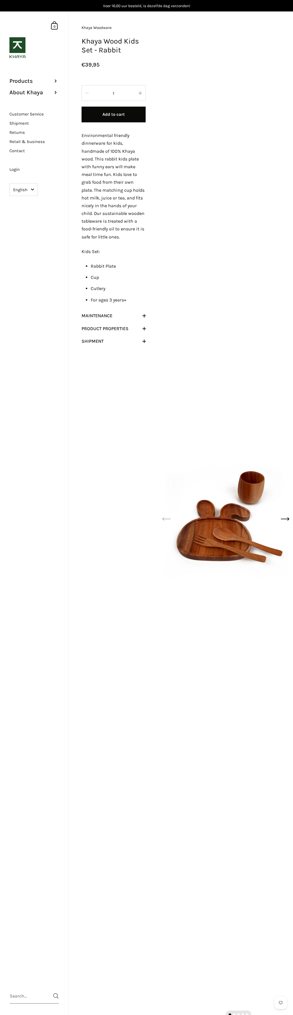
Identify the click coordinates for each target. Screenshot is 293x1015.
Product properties (105, 328)
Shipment (93, 341)
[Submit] (56, 996)
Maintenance (97, 315)
